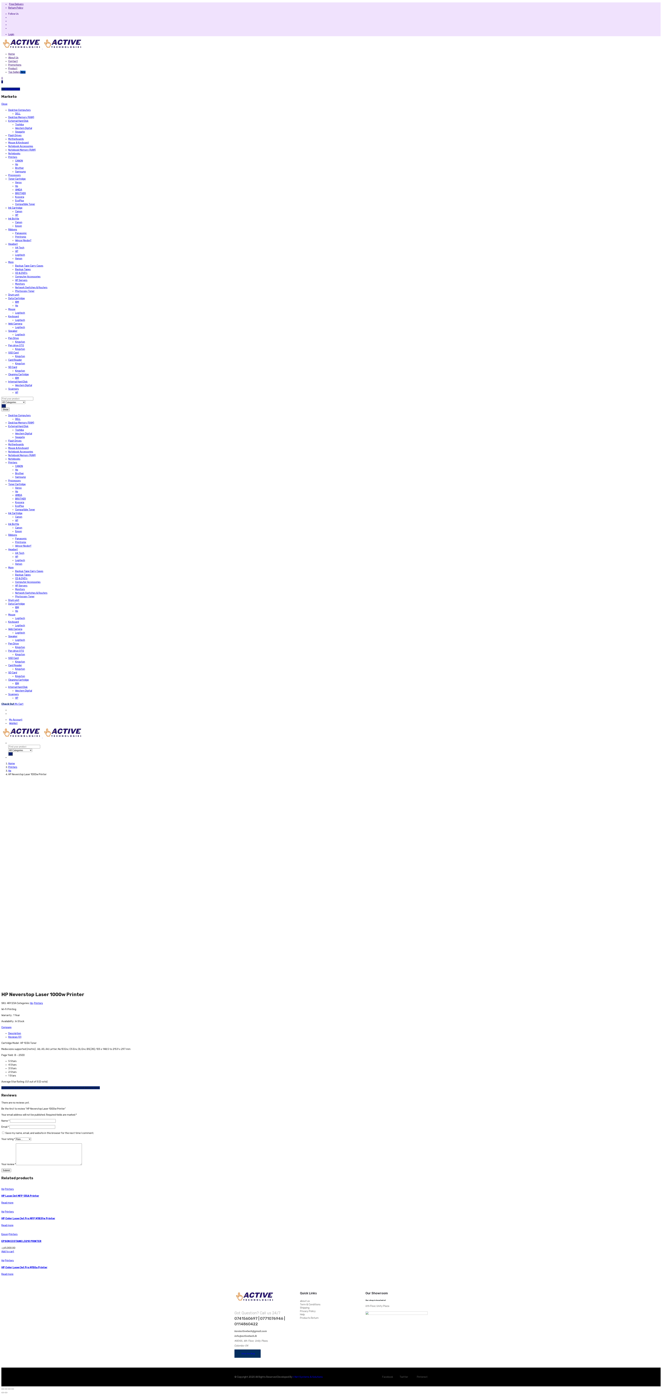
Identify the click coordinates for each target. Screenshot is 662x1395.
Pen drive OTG (16, 345)
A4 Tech (19, 247)
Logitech (20, 255)
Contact (13, 61)
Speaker (12, 331)
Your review (8, 1164)
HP (16, 215)
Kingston (20, 341)
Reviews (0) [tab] (14, 1037)
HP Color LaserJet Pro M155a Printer (24, 1267)
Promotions (14, 64)
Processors (14, 175)
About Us (13, 57)
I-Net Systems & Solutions (308, 1377)
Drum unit (13, 294)
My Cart (12, 704)
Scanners (13, 389)
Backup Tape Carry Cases (29, 265)
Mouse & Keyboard (18, 142)
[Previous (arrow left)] (2, 1392)
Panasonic (21, 233)
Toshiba (19, 124)
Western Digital (23, 128)
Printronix (20, 236)
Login (11, 34)
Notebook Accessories (20, 146)
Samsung (20, 171)
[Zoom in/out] (12, 1388)
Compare (6, 1027)
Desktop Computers (19, 110)
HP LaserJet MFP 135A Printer (20, 1195)
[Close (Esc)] (2, 1388)
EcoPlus (19, 200)
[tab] (9, 710)
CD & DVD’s (21, 273)
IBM (17, 302)
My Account (15, 719)
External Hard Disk (18, 121)
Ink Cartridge (15, 207)
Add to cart (7, 1251)
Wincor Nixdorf (23, 240)
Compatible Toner (25, 204)
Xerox (18, 182)
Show (5, 409)
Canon (18, 211)
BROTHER (20, 193)
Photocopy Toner (24, 291)
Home (11, 54)
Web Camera (15, 323)
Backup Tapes (23, 269)
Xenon (18, 258)
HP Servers (21, 280)
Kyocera (19, 197)
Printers (12, 157)
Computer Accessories (28, 276)
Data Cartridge (16, 298)
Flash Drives (15, 135)
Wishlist (13, 723)
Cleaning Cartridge (18, 374)
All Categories (12, 89)
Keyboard (13, 316)
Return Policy (15, 7)
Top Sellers (17, 72)
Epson (18, 226)
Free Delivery (16, 4)
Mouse (11, 309)
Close (4, 104)
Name (5, 1120)
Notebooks (14, 153)
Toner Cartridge (17, 178)
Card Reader (15, 360)
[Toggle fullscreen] (9, 1388)
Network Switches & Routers (31, 287)
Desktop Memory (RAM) (21, 117)
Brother (19, 168)
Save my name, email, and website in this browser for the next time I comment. (49, 1133)
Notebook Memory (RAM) (22, 149)
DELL (18, 113)
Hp (16, 164)
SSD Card (13, 352)
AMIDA (18, 189)
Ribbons (12, 229)
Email (5, 1126)
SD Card (12, 367)
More (11, 262)
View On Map (248, 1353)
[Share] (6, 1388)
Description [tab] (14, 1033)
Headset (13, 244)
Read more (7, 1202)
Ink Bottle (13, 218)
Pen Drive (13, 338)
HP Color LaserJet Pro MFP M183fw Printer (28, 1218)
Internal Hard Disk (18, 381)
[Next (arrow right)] (6, 1392)
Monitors (20, 283)
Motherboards (16, 139)
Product (12, 68)
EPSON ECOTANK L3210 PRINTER (21, 1241)
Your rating (8, 1139)
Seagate (20, 131)
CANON (19, 160)
